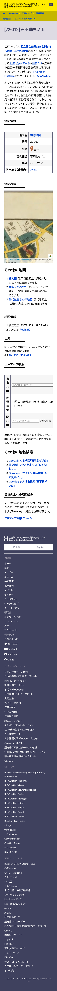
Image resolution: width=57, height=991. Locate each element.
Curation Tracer (12, 843)
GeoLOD (8, 760)
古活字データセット (14, 689)
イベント (8, 590)
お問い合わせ (11, 639)
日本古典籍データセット (16, 671)
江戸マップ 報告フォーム (18, 518)
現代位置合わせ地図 (20, 299)
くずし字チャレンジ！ (14, 894)
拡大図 (13, 278)
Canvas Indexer (12, 838)
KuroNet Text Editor (14, 820)
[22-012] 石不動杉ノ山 (25, 18)
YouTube (12, 654)
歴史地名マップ (12, 917)
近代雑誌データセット (15, 734)
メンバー (8, 572)
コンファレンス (11, 621)
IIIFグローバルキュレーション (18, 725)
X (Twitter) (12, 643)
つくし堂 (8, 881)
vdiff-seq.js (10, 829)
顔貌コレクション (12, 720)
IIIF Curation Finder (14, 794)
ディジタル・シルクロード (16, 961)
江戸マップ (27, 13)
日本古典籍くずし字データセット (20, 676)
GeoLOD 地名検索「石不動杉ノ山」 (28, 460)
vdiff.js (7, 825)
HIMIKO (9, 943)
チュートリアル (11, 608)
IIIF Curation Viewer (14, 785)
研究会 (7, 612)
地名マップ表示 (17, 286)
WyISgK (25, 329)
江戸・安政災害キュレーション (19, 729)
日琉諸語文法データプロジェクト (21, 738)
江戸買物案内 (11, 711)
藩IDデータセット (13, 703)
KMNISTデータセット (15, 680)
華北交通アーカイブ (14, 948)
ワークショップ (11, 603)
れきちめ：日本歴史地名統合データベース (25, 926)
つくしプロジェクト (13, 872)
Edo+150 (13, 13)
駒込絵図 (7, 18)
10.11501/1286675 (20, 355)
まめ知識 (9, 970)
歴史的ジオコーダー (14, 921)
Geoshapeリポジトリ (14, 743)
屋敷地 (27, 401)
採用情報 (9, 585)
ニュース (8, 576)
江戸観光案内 (11, 716)
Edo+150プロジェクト (15, 903)
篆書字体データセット (15, 685)
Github (10, 659)
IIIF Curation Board (14, 812)
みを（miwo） (10, 868)
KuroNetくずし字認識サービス (19, 863)
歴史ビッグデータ (20, 63)
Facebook (12, 649)
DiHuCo (8, 957)
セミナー (8, 594)
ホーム (7, 563)
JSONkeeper (10, 834)
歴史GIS (37, 63)
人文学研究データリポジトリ (18, 966)
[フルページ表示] (8, 205)
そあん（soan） (11, 886)
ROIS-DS (42, 979)
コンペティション (12, 616)
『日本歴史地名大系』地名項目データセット (25, 751)
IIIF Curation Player (14, 807)
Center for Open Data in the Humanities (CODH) (22, 979)
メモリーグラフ (11, 952)
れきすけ (8, 939)
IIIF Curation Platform (15, 780)
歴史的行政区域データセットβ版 (20, 747)
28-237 (34, 169)
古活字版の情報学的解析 (17, 890)
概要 (6, 567)
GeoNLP (8, 930)
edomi (7, 908)
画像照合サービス (13, 935)
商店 (44, 401)
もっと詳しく (43, 75)
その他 (18, 405)
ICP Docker (10, 847)
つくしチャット (11, 877)
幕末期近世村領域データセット (20, 756)
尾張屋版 (40, 13)
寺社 (36, 401)
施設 (17, 401)
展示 (6, 625)
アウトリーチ (10, 630)
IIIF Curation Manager (15, 798)
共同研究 (9, 581)
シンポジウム (10, 599)
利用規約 (9, 634)
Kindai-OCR (10, 852)
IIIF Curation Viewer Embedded (17, 259)
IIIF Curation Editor (14, 803)
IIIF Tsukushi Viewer (14, 816)
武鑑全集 (9, 698)
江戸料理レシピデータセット (18, 694)
